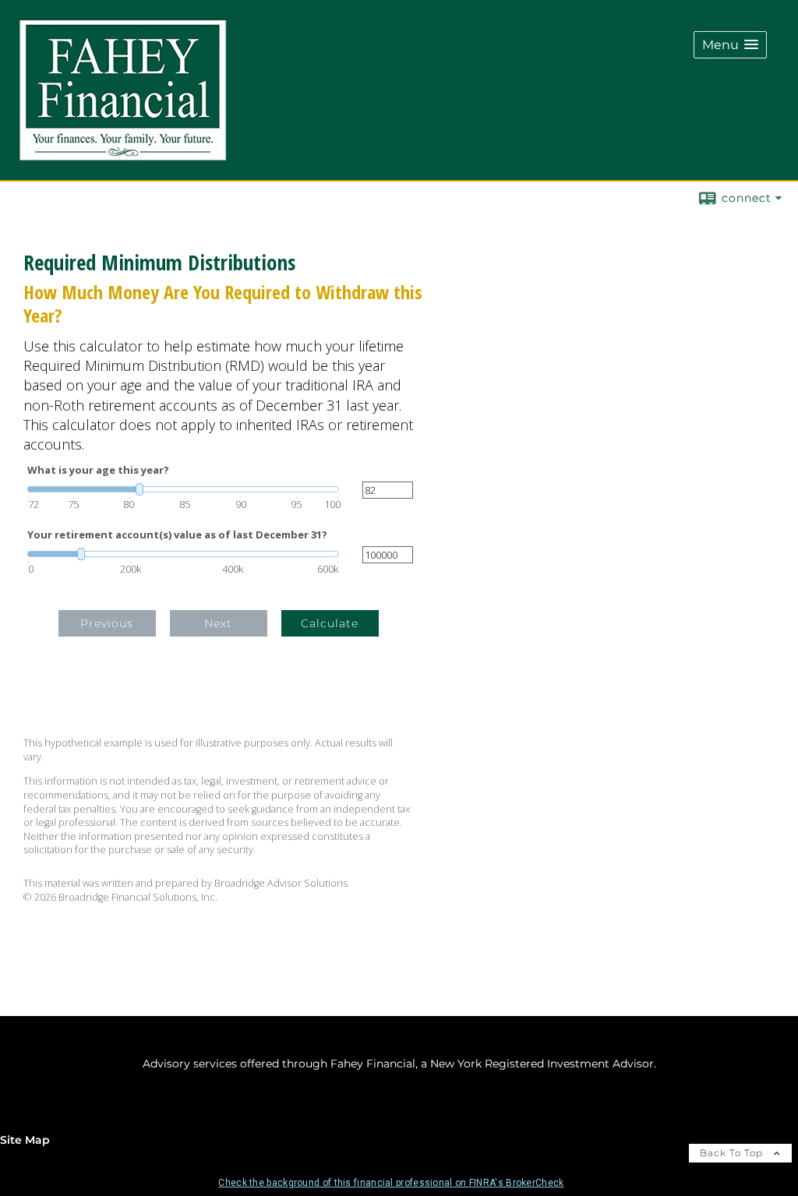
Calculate (329, 623)
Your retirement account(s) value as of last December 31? (177, 535)
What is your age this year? (98, 470)
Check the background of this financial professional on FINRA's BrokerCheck (390, 1182)
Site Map (25, 1140)
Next (218, 623)
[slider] (183, 489)
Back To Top (733, 1153)
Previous (106, 623)
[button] (730, 44)
